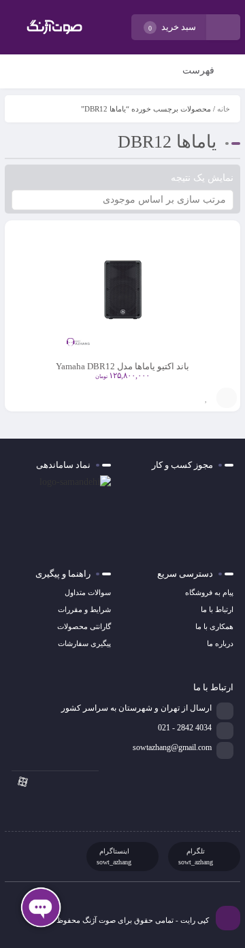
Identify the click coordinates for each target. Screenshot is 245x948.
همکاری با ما (214, 626)
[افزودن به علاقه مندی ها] (206, 398)
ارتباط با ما (217, 609)
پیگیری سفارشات (84, 643)
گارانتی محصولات (84, 626)
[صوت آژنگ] (54, 27)
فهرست (199, 70)
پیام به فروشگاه (209, 592)
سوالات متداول (88, 592)
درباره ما (220, 643)
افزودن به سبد (226, 398)
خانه (223, 109)
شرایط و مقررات (84, 609)
